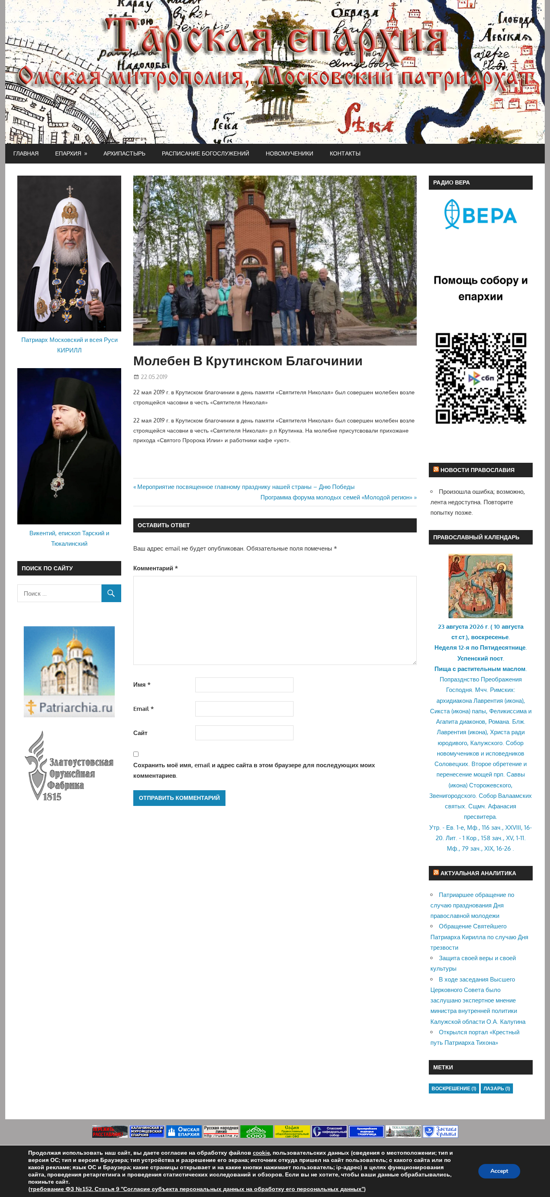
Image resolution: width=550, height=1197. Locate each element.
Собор (514, 743)
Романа (498, 721)
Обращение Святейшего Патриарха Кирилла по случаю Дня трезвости (479, 936)
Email (143, 708)
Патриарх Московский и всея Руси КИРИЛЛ (69, 345)
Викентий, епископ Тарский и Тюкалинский (69, 538)
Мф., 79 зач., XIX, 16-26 (479, 848)
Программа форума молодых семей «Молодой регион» (336, 497)
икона (514, 700)
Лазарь (497, 1088)
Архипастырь (124, 153)
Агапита (447, 721)
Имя (142, 684)
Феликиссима (508, 711)
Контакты (345, 153)
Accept (499, 1171)
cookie (261, 1153)
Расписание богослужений (205, 153)
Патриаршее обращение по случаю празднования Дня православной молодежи (472, 905)
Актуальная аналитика (478, 873)
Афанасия (502, 806)
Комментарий (155, 568)
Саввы (516, 774)
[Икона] (481, 616)
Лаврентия (488, 700)
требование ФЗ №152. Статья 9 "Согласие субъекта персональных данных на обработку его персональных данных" (197, 1189)
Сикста (440, 711)
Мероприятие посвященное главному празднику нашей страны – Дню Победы (246, 487)
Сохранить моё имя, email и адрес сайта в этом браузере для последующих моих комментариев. (254, 770)
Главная (26, 153)
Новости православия (477, 469)
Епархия (68, 153)
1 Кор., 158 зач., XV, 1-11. (494, 838)
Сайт (140, 733)
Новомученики (289, 153)
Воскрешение (454, 1088)
